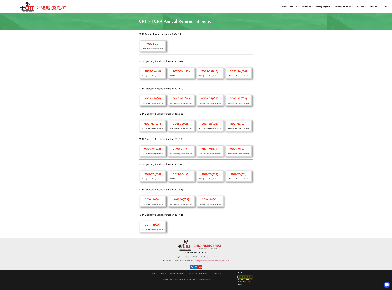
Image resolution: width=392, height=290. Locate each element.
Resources (360, 7)
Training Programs (323, 7)
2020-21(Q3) (181, 149)
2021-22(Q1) (238, 124)
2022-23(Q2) (181, 98)
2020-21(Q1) (238, 149)
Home (284, 7)
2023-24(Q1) (152, 71)
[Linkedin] (196, 267)
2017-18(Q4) (152, 224)
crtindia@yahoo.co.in (221, 261)
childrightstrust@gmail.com (204, 261)
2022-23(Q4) (238, 98)
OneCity (208, 279)
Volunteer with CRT (204, 273)
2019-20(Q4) (152, 174)
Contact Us (217, 273)
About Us (293, 7)
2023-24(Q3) (209, 71)
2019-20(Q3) (181, 174)
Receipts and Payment (177, 273)
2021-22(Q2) (210, 124)
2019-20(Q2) (209, 174)
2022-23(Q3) (209, 98)
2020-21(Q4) (152, 149)
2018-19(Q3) (181, 199)
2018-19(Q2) (210, 199)
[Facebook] (192, 267)
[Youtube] (200, 267)
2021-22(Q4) (152, 124)
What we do (306, 7)
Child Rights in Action (343, 7)
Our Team (191, 273)
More (386, 7)
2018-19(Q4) (152, 199)
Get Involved (374, 7)
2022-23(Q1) (152, 98)
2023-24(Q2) (181, 71)
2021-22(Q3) (181, 124)
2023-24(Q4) (238, 71)
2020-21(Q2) (209, 149)
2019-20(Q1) (238, 174)
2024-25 (152, 44)
